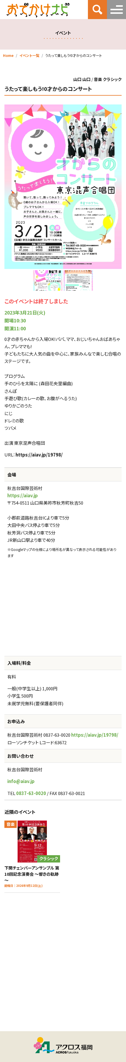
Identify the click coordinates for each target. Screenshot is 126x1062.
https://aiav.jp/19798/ (39, 454)
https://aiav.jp (22, 495)
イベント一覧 (29, 55)
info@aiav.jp (21, 781)
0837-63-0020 (31, 793)
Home (8, 55)
